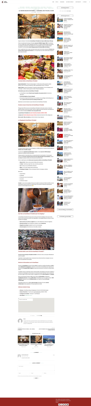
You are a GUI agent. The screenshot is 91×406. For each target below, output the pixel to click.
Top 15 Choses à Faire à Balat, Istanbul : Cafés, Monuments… (68, 58)
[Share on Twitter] (39, 315)
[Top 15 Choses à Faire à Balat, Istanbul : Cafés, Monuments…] (60, 59)
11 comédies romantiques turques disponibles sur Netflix (68, 129)
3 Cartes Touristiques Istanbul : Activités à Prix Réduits (68, 19)
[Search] (89, 2)
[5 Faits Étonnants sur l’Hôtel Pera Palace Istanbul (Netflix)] (23, 339)
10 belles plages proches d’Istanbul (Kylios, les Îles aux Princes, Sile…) (67, 40)
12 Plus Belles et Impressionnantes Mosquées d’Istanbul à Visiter (68, 83)
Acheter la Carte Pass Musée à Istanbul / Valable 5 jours (68, 123)
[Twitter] (63, 405)
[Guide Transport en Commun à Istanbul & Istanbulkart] (60, 98)
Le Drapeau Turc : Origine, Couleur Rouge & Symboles (68, 135)
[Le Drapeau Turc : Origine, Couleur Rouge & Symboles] (60, 136)
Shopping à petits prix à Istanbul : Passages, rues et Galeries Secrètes (68, 26)
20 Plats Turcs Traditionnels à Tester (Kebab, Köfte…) (68, 52)
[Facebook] (59, 405)
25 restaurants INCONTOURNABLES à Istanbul (68, 117)
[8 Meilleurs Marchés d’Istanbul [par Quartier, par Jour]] (60, 148)
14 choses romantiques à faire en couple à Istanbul (68, 184)
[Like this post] (37, 315)
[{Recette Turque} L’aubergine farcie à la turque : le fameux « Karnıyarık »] (60, 110)
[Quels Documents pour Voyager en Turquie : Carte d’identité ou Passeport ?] (60, 90)
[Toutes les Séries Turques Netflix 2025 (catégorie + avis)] (60, 65)
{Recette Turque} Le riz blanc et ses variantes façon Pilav (68, 46)
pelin (35, 12)
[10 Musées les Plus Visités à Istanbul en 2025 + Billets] (60, 154)
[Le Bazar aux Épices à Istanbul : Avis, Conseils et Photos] (36, 339)
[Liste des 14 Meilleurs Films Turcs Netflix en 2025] (60, 167)
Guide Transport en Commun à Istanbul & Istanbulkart (68, 97)
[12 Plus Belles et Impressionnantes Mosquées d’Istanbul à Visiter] (60, 83)
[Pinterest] (66, 405)
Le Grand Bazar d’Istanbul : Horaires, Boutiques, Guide (68, 191)
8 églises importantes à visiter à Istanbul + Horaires (68, 160)
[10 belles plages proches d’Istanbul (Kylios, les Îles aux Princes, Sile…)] (60, 39)
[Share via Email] (41, 315)
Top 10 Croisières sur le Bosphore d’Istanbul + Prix (68, 172)
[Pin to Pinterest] (40, 315)
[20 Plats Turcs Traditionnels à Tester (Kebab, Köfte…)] (60, 53)
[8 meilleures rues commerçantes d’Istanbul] (60, 204)
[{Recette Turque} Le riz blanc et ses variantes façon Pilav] (60, 47)
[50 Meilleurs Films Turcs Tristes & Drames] (60, 71)
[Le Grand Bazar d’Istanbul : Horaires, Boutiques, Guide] (60, 191)
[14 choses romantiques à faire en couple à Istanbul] (60, 185)
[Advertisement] (45, 390)
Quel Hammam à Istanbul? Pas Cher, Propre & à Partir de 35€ (68, 33)
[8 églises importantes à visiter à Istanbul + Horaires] (60, 160)
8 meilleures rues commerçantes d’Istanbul (67, 203)
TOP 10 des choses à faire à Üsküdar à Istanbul (68, 103)
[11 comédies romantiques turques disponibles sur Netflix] (60, 130)
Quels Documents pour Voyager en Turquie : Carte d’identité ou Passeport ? (68, 91)
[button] (19, 342)
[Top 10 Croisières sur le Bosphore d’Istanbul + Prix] (49, 339)
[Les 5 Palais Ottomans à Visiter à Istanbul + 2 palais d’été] (60, 142)
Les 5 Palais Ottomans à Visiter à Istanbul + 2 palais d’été (68, 141)
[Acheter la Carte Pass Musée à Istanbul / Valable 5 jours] (60, 123)
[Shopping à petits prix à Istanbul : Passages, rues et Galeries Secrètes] (60, 26)
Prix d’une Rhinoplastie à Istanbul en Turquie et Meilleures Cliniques (68, 197)
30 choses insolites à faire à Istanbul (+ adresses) (68, 178)
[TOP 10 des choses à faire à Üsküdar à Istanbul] (60, 104)
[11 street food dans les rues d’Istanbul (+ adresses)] (60, 77)
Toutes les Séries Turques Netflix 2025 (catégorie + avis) (68, 64)
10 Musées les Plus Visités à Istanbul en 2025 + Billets (68, 154)
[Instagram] (61, 405)
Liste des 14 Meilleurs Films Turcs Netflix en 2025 (68, 166)
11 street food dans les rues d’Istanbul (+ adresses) (68, 76)
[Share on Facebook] (38, 315)
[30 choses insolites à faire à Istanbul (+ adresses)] (60, 179)
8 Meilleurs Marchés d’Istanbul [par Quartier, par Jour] (68, 147)
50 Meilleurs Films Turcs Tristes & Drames (68, 70)
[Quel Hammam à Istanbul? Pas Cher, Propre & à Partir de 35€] (60, 33)
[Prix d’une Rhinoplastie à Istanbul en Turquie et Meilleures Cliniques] (60, 197)
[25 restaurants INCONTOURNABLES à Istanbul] (60, 117)
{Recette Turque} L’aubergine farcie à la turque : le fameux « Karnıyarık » (68, 110)
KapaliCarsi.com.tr (28, 295)
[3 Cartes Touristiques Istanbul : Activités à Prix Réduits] (60, 20)
